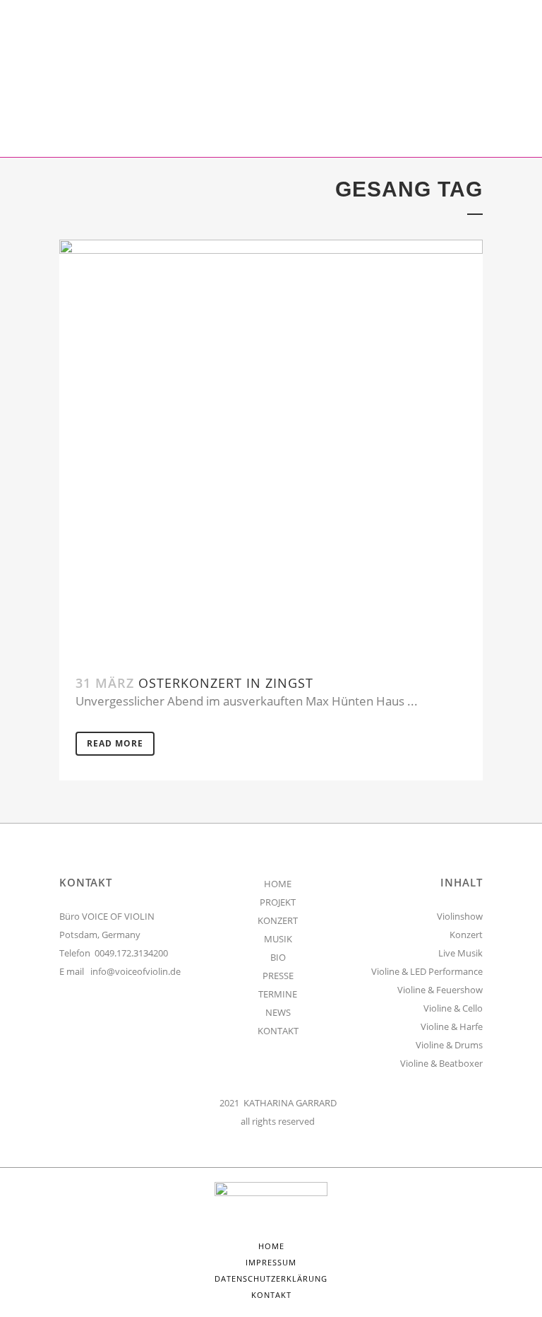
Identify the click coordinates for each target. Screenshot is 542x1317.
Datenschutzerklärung (271, 1278)
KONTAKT (278, 1030)
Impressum (271, 1262)
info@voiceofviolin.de (135, 971)
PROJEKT (278, 902)
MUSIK (278, 938)
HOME (277, 883)
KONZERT (278, 920)
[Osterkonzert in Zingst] (271, 449)
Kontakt (271, 1294)
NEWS (278, 1012)
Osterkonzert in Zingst (225, 682)
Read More (115, 743)
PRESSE (278, 975)
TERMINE (277, 994)
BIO (278, 957)
